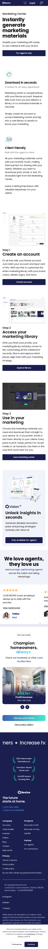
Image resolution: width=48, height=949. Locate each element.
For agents (29, 844)
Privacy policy (8, 864)
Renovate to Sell (31, 825)
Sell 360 (27, 833)
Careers (5, 846)
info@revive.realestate (13, 810)
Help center (7, 850)
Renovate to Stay (31, 829)
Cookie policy (8, 868)
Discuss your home (24, 718)
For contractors (31, 849)
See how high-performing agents (24, 569)
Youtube (6, 908)
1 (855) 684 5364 (10, 807)
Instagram (7, 897)
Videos (5, 837)
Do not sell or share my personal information (22, 873)
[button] (42, 3)
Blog (4, 842)
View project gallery (24, 724)
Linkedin (5, 902)
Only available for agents (24, 540)
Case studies (8, 829)
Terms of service (9, 860)
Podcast (6, 833)
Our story (6, 825)
